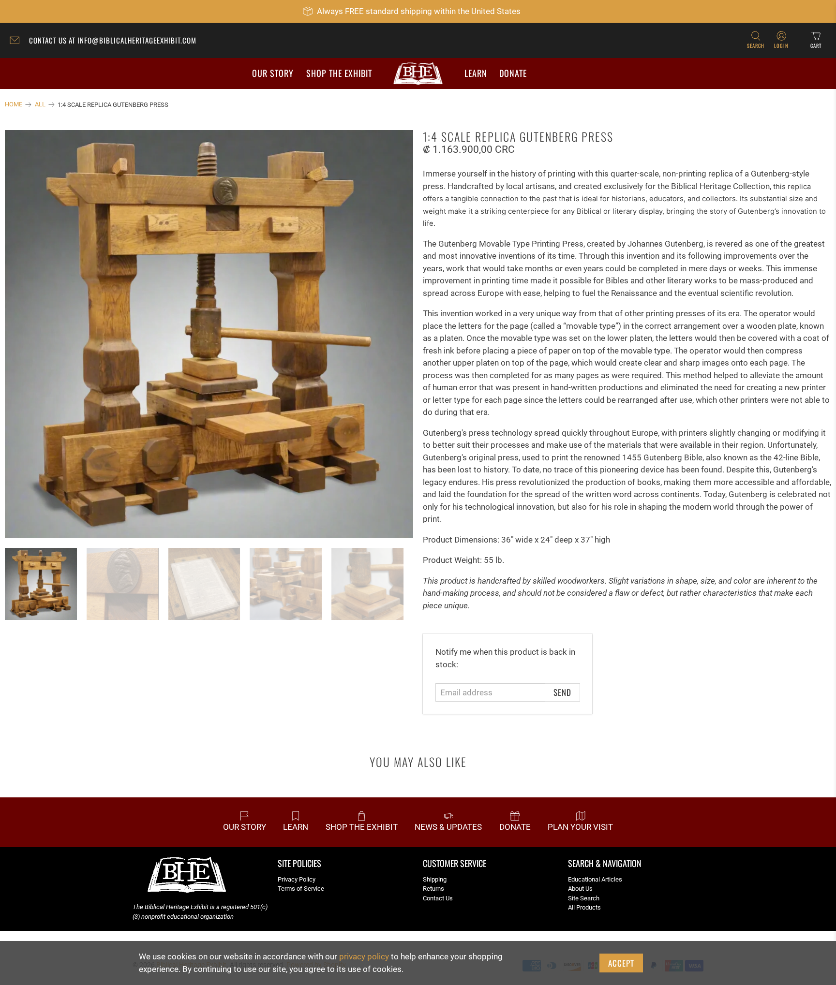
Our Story (273, 73)
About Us (580, 888)
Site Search (583, 898)
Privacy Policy (296, 879)
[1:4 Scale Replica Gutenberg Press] (209, 334)
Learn (475, 73)
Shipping (435, 879)
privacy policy (364, 956)
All (40, 105)
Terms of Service (301, 888)
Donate (513, 73)
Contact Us (438, 898)
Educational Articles (595, 879)
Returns (433, 888)
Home (13, 105)
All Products (584, 907)
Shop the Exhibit (339, 73)
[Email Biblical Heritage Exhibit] (17, 41)
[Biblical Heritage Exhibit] (418, 73)
